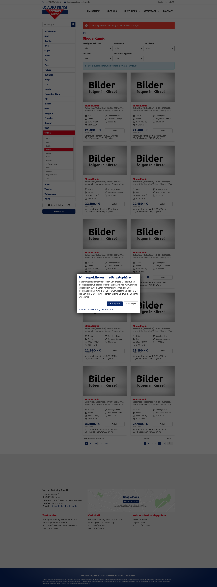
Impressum (107, 309)
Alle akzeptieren (114, 303)
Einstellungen (131, 303)
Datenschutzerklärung (89, 309)
